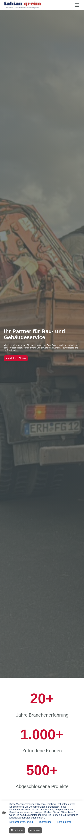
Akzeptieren (17, 830)
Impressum (45, 822)
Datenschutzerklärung (21, 822)
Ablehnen (35, 830)
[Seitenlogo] (22, 5)
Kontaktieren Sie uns (16, 358)
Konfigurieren (64, 822)
